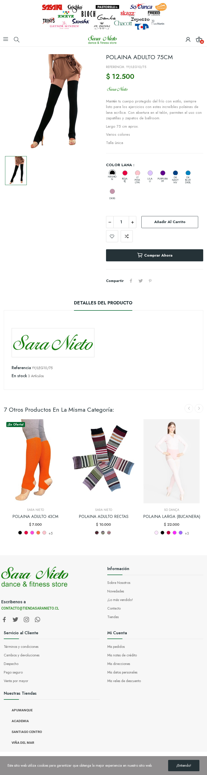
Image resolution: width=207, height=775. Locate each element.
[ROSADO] (156, 533)
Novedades (115, 591)
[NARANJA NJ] (38, 533)
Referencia (21, 368)
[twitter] (15, 620)
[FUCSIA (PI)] (174, 533)
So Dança (171, 509)
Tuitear (140, 281)
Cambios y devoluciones (21, 655)
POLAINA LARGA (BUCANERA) (171, 516)
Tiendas (113, 616)
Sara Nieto (35, 509)
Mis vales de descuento (124, 680)
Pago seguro (13, 672)
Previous (189, 408)
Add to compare (127, 236)
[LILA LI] (150, 172)
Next (199, 408)
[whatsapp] (38, 620)
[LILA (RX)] (181, 533)
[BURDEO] (168, 533)
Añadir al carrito (170, 222)
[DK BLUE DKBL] (188, 172)
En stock (19, 376)
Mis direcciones (118, 663)
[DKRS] (112, 191)
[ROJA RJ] (124, 172)
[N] (97, 533)
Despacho (11, 663)
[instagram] (26, 620)
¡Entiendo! (183, 765)
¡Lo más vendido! (120, 599)
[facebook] (4, 620)
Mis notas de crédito (122, 655)
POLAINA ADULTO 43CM (35, 516)
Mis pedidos (116, 646)
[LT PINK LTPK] (137, 172)
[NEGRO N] (20, 533)
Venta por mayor (16, 680)
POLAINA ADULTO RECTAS (103, 516)
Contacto (114, 608)
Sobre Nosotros (118, 582)
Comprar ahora (158, 255)
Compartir (131, 281)
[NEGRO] (162, 533)
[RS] (103, 533)
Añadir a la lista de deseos (112, 236)
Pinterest (150, 281)
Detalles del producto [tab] (103, 303)
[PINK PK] (32, 533)
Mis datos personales (122, 672)
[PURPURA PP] (162, 172)
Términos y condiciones (21, 646)
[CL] (109, 533)
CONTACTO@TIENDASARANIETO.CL (30, 608)
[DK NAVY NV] (175, 172)
